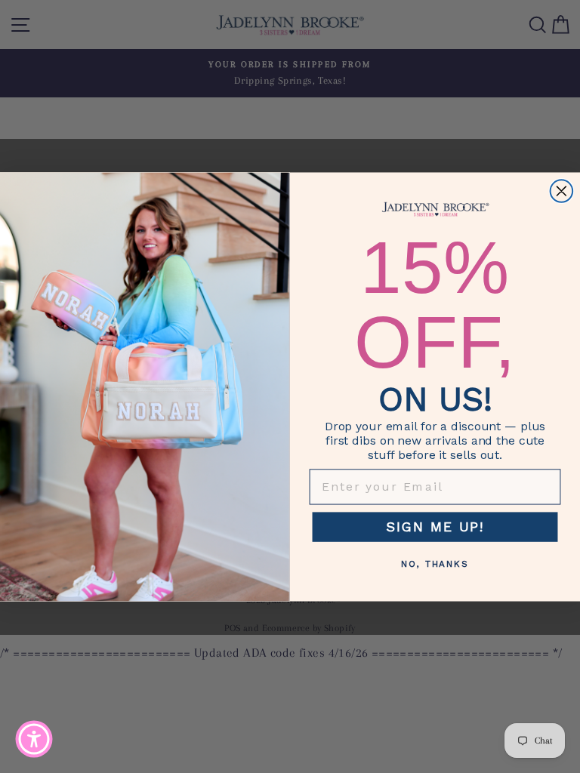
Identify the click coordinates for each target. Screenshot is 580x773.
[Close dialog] (562, 191)
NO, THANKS (435, 564)
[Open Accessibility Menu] (34, 739)
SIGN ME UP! (435, 526)
